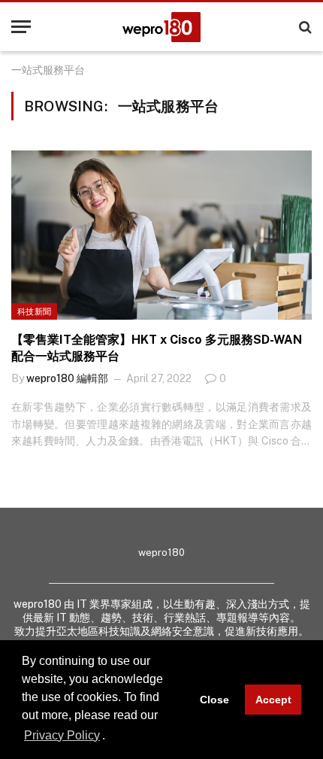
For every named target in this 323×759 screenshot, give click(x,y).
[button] (110, 736)
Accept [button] (273, 700)
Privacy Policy (62, 735)
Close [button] (214, 700)
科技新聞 (34, 311)
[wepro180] (161, 27)
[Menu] (21, 27)
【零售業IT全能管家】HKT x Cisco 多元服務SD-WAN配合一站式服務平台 (156, 347)
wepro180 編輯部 (67, 378)
